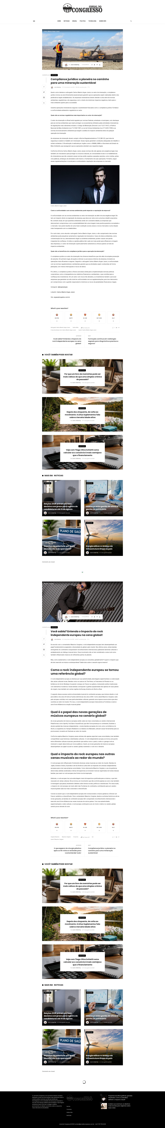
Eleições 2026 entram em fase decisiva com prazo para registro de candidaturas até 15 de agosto (61, 506)
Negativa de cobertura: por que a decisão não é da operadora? (59, 547)
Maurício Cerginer (66, 837)
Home (59, 21)
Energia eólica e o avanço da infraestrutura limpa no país (99, 547)
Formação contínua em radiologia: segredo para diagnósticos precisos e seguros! (103, 341)
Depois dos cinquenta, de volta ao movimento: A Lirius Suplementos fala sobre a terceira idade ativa (82, 415)
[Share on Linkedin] (44, 103)
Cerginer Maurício (55, 837)
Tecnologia (92, 21)
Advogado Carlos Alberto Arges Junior (60, 327)
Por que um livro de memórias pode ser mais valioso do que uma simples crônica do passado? (82, 377)
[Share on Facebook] (44, 87)
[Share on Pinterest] (44, 98)
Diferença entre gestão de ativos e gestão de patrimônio (102, 507)
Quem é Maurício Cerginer (57, 839)
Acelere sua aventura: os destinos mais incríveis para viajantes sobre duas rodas (119, 1106)
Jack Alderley (75, 65)
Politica (83, 21)
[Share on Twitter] (44, 92)
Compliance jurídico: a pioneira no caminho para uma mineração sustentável (102, 850)
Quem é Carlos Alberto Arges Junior (87, 330)
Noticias (67, 21)
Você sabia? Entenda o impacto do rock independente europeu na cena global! (66, 341)
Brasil (74, 21)
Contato (69, 1109)
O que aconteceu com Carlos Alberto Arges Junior (63, 330)
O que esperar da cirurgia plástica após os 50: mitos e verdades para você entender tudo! (67, 850)
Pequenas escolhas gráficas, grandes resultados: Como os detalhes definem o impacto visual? (120, 1097)
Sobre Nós (102, 21)
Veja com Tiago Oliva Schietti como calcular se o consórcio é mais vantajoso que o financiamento (83, 453)
